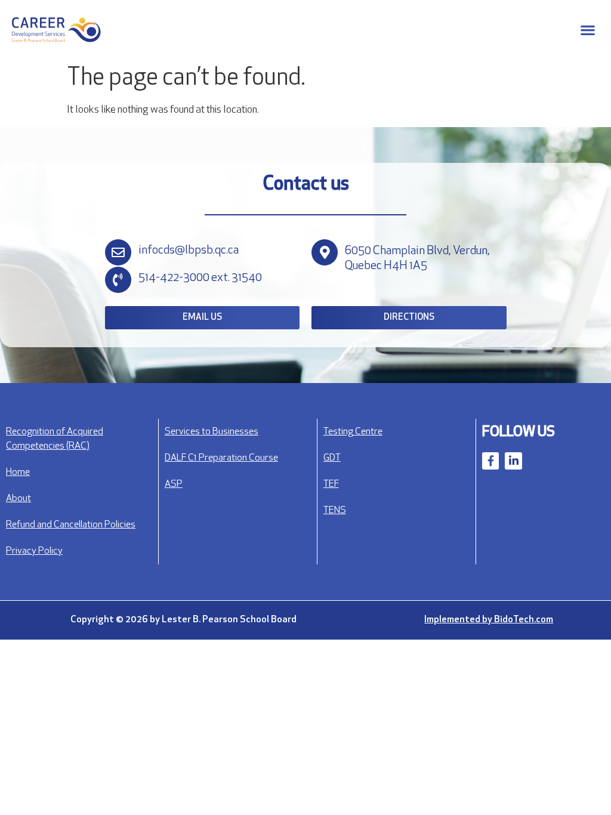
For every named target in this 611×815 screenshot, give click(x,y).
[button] (587, 30)
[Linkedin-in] (513, 461)
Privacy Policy (34, 551)
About (18, 499)
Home (18, 472)
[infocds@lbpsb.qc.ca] (118, 252)
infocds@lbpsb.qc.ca (188, 251)
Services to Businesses (211, 432)
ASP (174, 484)
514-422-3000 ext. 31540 (200, 278)
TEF (331, 484)
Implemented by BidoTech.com (488, 620)
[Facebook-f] (490, 461)
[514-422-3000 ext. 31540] (118, 280)
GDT (332, 458)
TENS (334, 510)
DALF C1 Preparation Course (221, 458)
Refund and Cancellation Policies (70, 525)
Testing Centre (352, 432)
